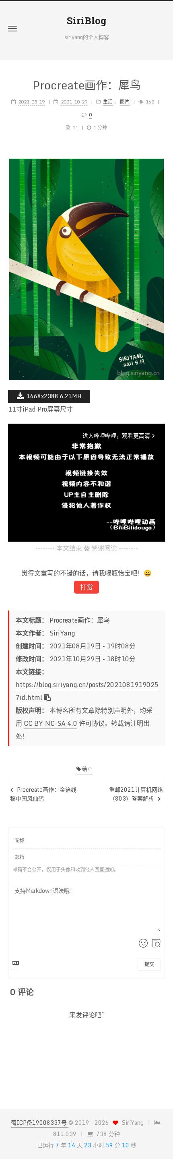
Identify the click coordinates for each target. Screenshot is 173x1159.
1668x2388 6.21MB (54, 396)
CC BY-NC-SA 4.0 (50, 723)
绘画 (87, 768)
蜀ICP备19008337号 (39, 1122)
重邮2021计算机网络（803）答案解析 (136, 794)
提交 (149, 964)
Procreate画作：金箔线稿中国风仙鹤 (43, 794)
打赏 (86, 587)
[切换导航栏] (12, 28)
